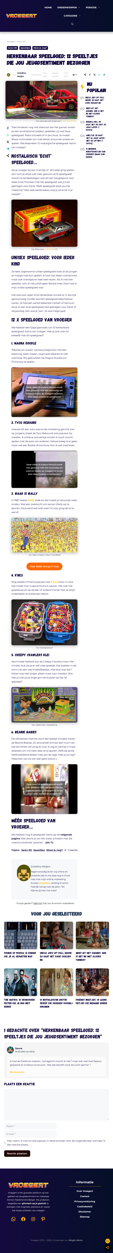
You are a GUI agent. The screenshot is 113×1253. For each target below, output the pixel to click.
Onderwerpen (67, 7)
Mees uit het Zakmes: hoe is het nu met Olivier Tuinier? (95, 112)
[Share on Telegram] (104, 74)
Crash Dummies (69, 121)
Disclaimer (85, 1211)
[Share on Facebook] (90, 74)
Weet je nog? (40, 48)
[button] (44, 905)
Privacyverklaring (84, 1201)
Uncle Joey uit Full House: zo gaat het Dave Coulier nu (94, 100)
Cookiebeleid (84, 1206)
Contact (84, 1196)
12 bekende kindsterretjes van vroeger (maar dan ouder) (95, 153)
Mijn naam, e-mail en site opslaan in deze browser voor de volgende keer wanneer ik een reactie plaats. (56, 1142)
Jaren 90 (21, 41)
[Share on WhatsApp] (99, 74)
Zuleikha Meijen (40, 866)
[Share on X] (94, 74)
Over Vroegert (85, 1191)
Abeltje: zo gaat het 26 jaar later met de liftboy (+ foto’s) (95, 139)
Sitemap (85, 1216)
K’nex (54, 582)
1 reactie (72, 850)
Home (48, 7)
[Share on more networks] (85, 74)
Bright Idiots (76, 1240)
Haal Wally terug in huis (44, 566)
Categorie (70, 15)
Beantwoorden (17, 1072)
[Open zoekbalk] (72, 24)
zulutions (44, 883)
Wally (31, 500)
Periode (91, 7)
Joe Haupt (49, 249)
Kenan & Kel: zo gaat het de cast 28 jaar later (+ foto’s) (96, 125)
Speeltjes (25, 48)
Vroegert (11, 41)
